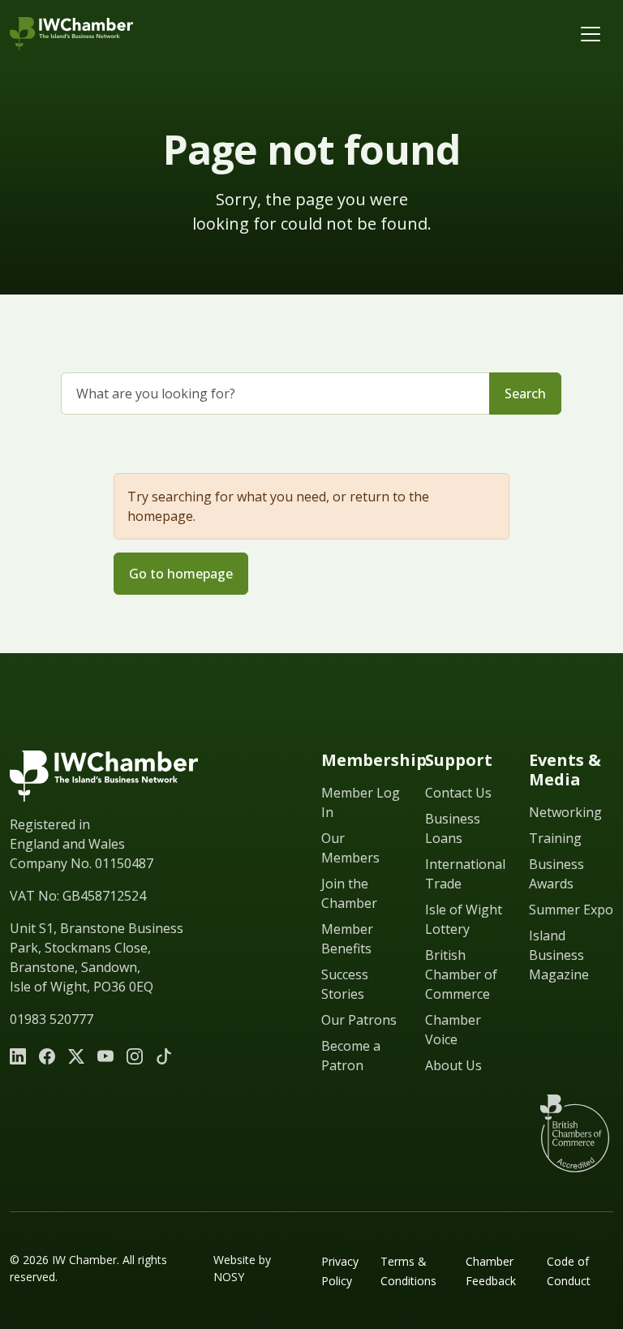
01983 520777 (51, 1019)
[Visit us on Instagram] (135, 1056)
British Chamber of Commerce (461, 974)
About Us (453, 1065)
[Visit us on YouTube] (105, 1056)
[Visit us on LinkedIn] (18, 1056)
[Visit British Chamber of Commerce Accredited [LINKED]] (574, 1133)
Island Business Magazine (559, 955)
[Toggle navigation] (590, 34)
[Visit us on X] (76, 1056)
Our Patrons (359, 1020)
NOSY (228, 1276)
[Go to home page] (104, 776)
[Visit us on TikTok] (164, 1056)
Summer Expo (571, 909)
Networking (565, 812)
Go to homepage (181, 574)
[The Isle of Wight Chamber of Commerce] (71, 33)
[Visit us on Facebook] (47, 1056)
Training (555, 838)
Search (525, 393)
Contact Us (458, 793)
